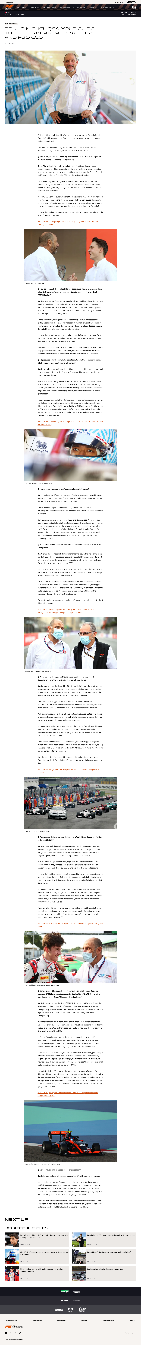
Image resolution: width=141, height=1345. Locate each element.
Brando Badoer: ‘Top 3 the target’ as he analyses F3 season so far (111, 1235)
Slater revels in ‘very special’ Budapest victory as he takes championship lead (41, 1270)
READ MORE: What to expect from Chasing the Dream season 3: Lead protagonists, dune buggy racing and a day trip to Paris (66, 611)
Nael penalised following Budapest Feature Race (105, 1269)
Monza (8, 12)
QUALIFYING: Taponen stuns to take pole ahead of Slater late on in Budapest (44, 1253)
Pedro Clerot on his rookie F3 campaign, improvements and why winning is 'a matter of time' (44, 1236)
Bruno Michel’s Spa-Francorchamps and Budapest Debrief (109, 1252)
